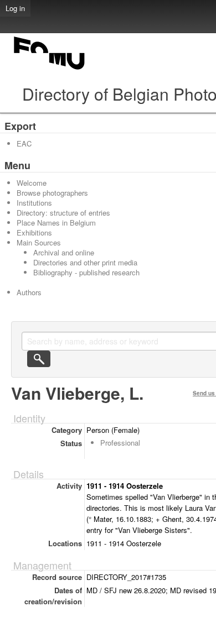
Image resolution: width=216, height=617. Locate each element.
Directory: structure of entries (63, 212)
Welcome (32, 182)
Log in (15, 8)
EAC (24, 143)
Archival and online (63, 252)
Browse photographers (52, 192)
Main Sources (39, 242)
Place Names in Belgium (56, 222)
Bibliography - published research (86, 272)
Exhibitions (34, 232)
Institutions (34, 202)
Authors (29, 292)
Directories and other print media (85, 262)
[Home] (50, 69)
